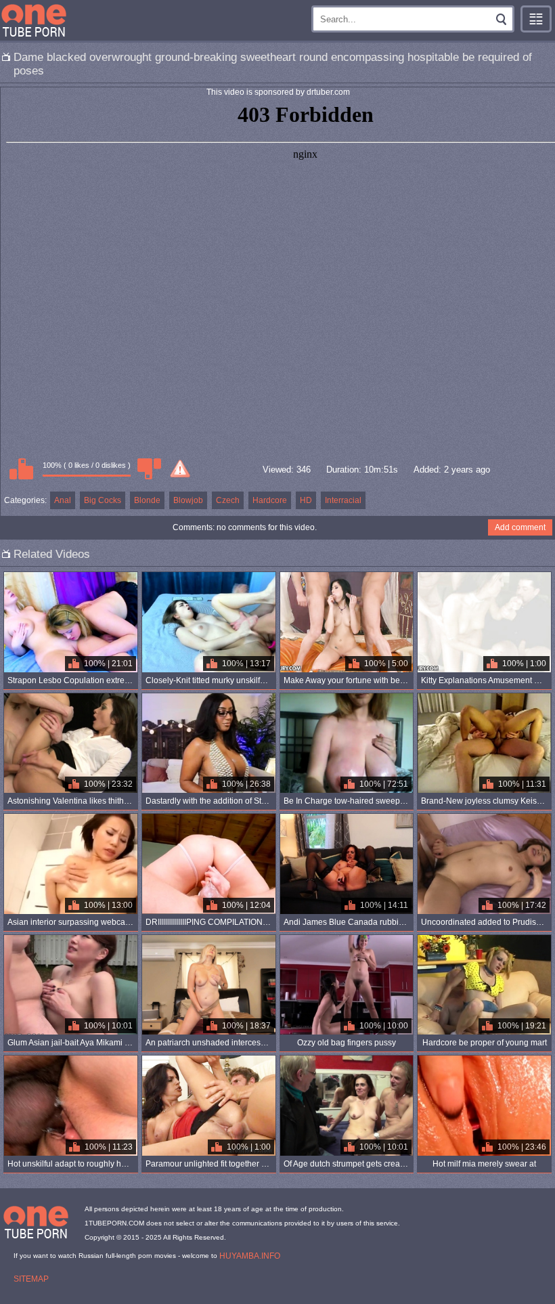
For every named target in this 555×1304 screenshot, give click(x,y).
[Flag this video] (180, 468)
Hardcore (269, 500)
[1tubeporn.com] (34, 20)
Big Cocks (102, 500)
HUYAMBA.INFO (249, 1256)
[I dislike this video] (149, 468)
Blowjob (188, 500)
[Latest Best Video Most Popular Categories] (536, 18)
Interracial (343, 500)
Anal (62, 500)
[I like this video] (21, 468)
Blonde (147, 500)
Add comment (520, 527)
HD (306, 500)
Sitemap (31, 1279)
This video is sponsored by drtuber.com (278, 92)
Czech (228, 500)
